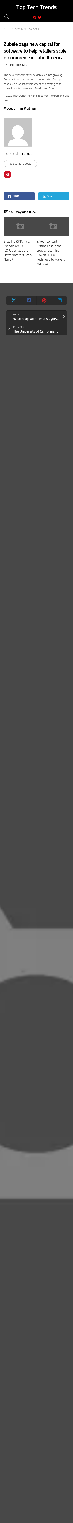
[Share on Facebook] (28, 300)
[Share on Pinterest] (44, 300)
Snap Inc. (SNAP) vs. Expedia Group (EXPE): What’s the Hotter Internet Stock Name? (18, 250)
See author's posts (20, 163)
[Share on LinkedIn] (59, 300)
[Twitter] (39, 17)
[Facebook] (34, 17)
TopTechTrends (17, 65)
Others (8, 29)
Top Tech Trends (36, 7)
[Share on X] (13, 300)
